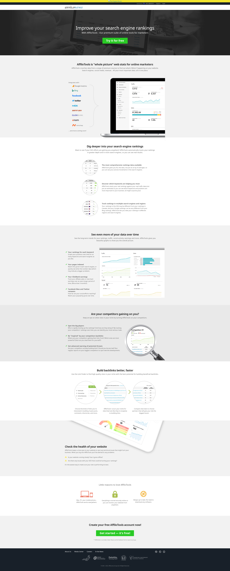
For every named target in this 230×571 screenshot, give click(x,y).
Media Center (79, 552)
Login (163, 3)
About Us (68, 552)
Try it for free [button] (115, 40)
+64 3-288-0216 (149, 3)
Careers (89, 552)
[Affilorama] (74, 7)
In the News (99, 552)
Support (158, 3)
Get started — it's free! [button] (115, 533)
